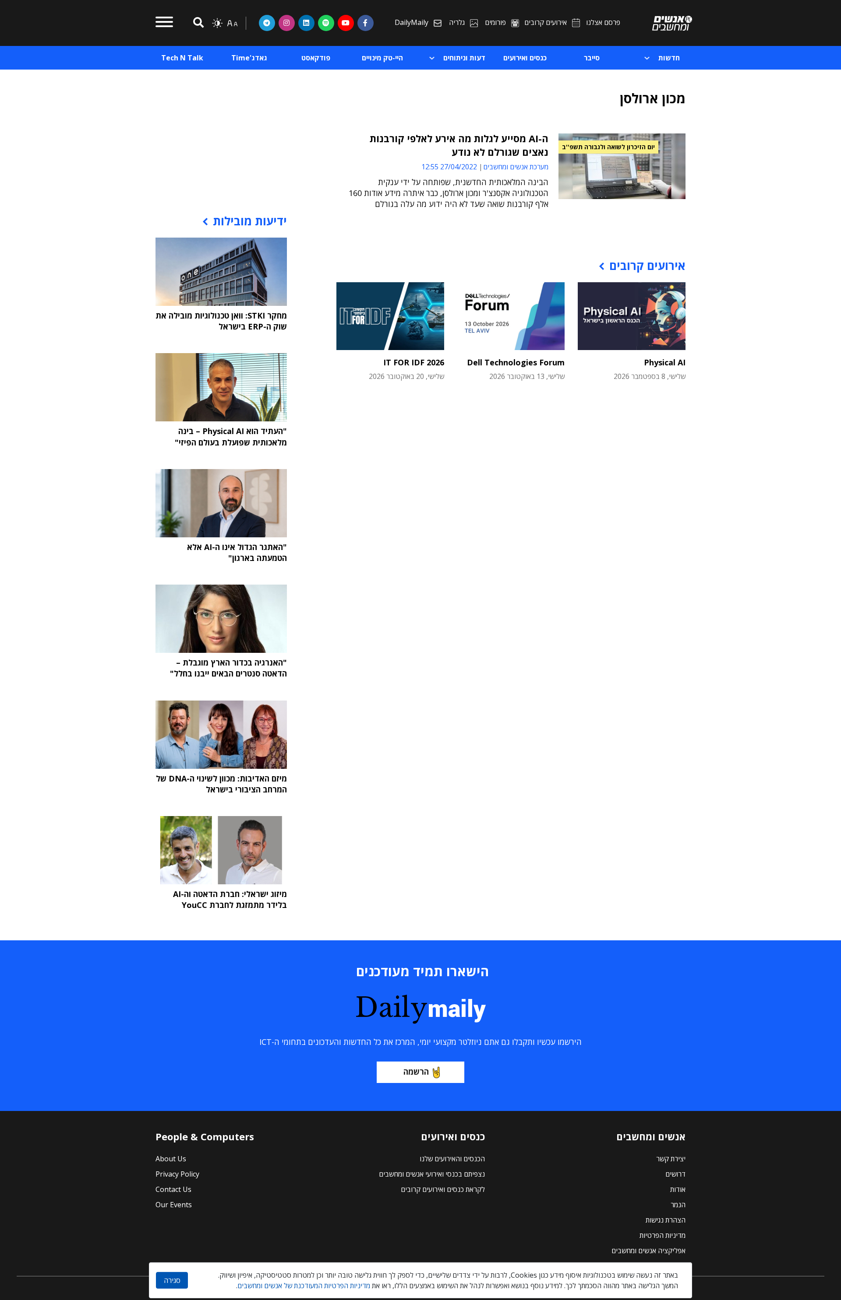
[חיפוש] (197, 23)
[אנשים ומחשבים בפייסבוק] (365, 23)
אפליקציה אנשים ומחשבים (648, 1250)
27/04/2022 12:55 (449, 167)
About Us (170, 1158)
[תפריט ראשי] (164, 23)
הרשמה (416, 1071)
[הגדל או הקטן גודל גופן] (232, 23)
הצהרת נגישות (666, 1220)
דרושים (675, 1174)
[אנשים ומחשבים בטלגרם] (267, 23)
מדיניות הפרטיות (663, 1235)
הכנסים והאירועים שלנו (452, 1158)
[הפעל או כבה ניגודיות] (217, 23)
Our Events (173, 1204)
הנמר (678, 1204)
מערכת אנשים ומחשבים (515, 166)
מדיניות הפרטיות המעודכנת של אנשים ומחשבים (303, 1285)
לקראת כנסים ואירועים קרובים (443, 1189)
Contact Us (173, 1189)
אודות (678, 1189)
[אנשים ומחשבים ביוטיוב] (346, 23)
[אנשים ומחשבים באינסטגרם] (287, 23)
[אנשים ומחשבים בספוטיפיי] (326, 23)
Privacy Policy (177, 1174)
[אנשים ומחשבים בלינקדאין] (306, 23)
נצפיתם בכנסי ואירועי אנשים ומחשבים (432, 1174)
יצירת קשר (671, 1158)
